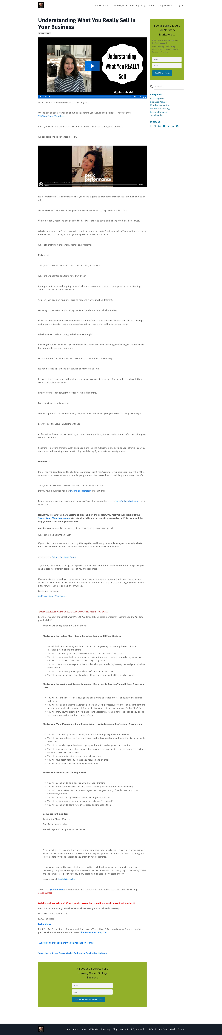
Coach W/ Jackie (119, 5)
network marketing (160, 108)
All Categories (157, 98)
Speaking (134, 5)
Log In (180, 5)
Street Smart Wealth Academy (54, 518)
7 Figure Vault (165, 5)
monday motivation (159, 105)
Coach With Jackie (66, 879)
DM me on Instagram (80, 490)
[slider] (91, 97)
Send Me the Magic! (162, 73)
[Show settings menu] (139, 97)
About (106, 5)
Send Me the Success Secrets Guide (88, 999)
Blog (143, 5)
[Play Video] (40, 97)
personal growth (158, 112)
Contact (152, 5)
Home (98, 5)
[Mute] (135, 97)
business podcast (44, 33)
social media (156, 115)
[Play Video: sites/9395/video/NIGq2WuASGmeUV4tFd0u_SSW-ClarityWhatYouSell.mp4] (92, 66)
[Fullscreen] (144, 97)
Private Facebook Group (64, 557)
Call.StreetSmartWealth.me (51, 596)
